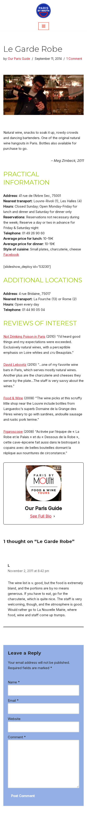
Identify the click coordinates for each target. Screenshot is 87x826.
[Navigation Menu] (43, 26)
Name (14, 682)
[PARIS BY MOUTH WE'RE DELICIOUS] (43, 10)
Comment (17, 737)
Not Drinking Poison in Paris (24, 336)
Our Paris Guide (19, 58)
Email (13, 700)
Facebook (11, 254)
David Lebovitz (14, 364)
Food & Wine (13, 398)
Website (14, 719)
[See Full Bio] (54, 516)
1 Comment (74, 58)
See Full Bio (41, 516)
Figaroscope (13, 431)
